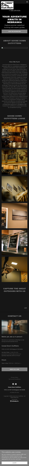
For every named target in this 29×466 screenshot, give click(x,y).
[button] (27, 2)
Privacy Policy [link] (14, 377)
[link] (7, 1)
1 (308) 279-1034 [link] (15, 392)
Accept (14, 462)
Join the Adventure (14, 31)
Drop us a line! (14, 369)
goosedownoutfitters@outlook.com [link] (11, 354)
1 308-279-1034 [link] (15, 11)
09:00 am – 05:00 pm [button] (14, 363)
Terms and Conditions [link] (14, 379)
